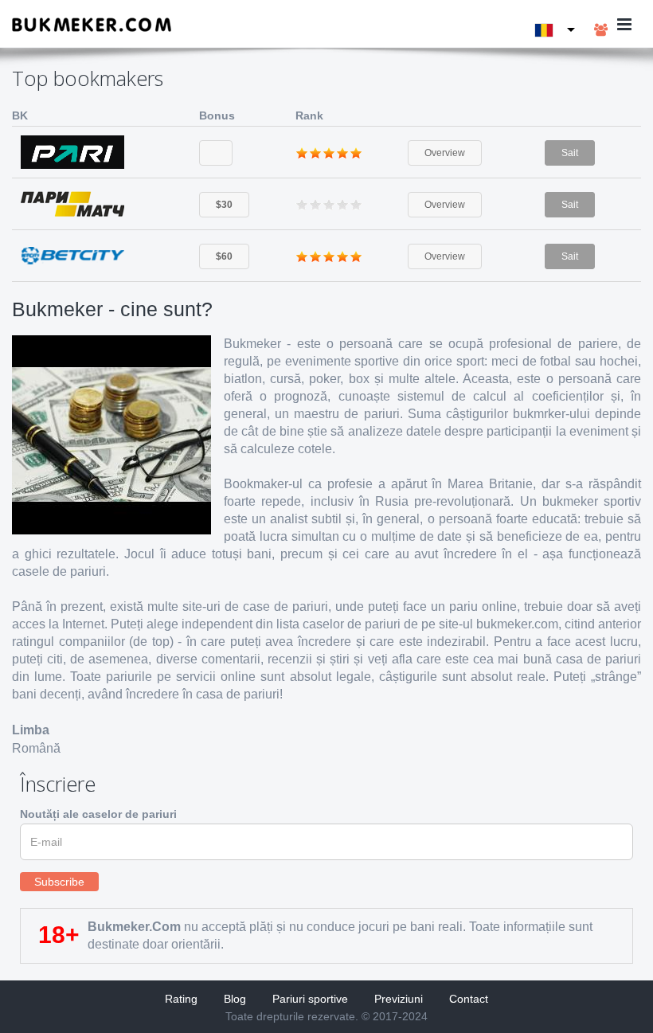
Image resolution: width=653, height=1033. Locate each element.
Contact (468, 998)
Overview (444, 152)
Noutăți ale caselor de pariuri (98, 814)
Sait (569, 152)
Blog (235, 998)
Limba (30, 730)
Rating (181, 998)
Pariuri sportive (310, 998)
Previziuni (398, 998)
